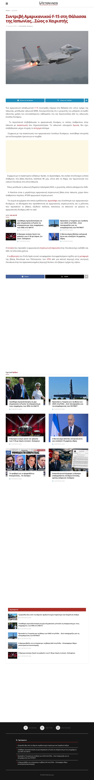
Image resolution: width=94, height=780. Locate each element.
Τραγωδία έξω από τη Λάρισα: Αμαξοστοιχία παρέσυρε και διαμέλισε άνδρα (48, 615)
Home (8, 11)
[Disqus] (47, 516)
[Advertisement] (47, 93)
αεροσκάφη (52, 200)
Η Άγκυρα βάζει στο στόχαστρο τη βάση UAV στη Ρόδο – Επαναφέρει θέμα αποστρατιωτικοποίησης (42, 763)
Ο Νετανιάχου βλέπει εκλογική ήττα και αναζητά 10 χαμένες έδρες (73, 236)
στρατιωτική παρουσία (50, 248)
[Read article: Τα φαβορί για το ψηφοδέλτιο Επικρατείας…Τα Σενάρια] (25, 463)
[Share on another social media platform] (86, 100)
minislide (14, 11)
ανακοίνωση (22, 125)
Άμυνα (75, 125)
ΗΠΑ (49, 259)
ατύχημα (37, 128)
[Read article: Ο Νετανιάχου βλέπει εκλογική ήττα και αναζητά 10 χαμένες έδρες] (54, 236)
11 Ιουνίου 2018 (11, 26)
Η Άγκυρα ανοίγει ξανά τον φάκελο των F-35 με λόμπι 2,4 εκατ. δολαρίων (29, 236)
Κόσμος (30, 26)
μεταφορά (84, 256)
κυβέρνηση (14, 256)
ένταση (11, 248)
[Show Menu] (7, 3)
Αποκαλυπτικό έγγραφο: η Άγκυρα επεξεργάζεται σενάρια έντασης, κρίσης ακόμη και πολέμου (66, 475)
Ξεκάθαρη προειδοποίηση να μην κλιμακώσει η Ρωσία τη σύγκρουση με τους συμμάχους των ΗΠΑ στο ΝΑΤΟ (30, 224)
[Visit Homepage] (48, 3)
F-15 (36, 108)
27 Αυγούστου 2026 (24, 230)
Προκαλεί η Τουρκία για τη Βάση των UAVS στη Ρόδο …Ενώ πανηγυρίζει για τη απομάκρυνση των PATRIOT (74, 224)
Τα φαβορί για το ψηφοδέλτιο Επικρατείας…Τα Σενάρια (21, 474)
